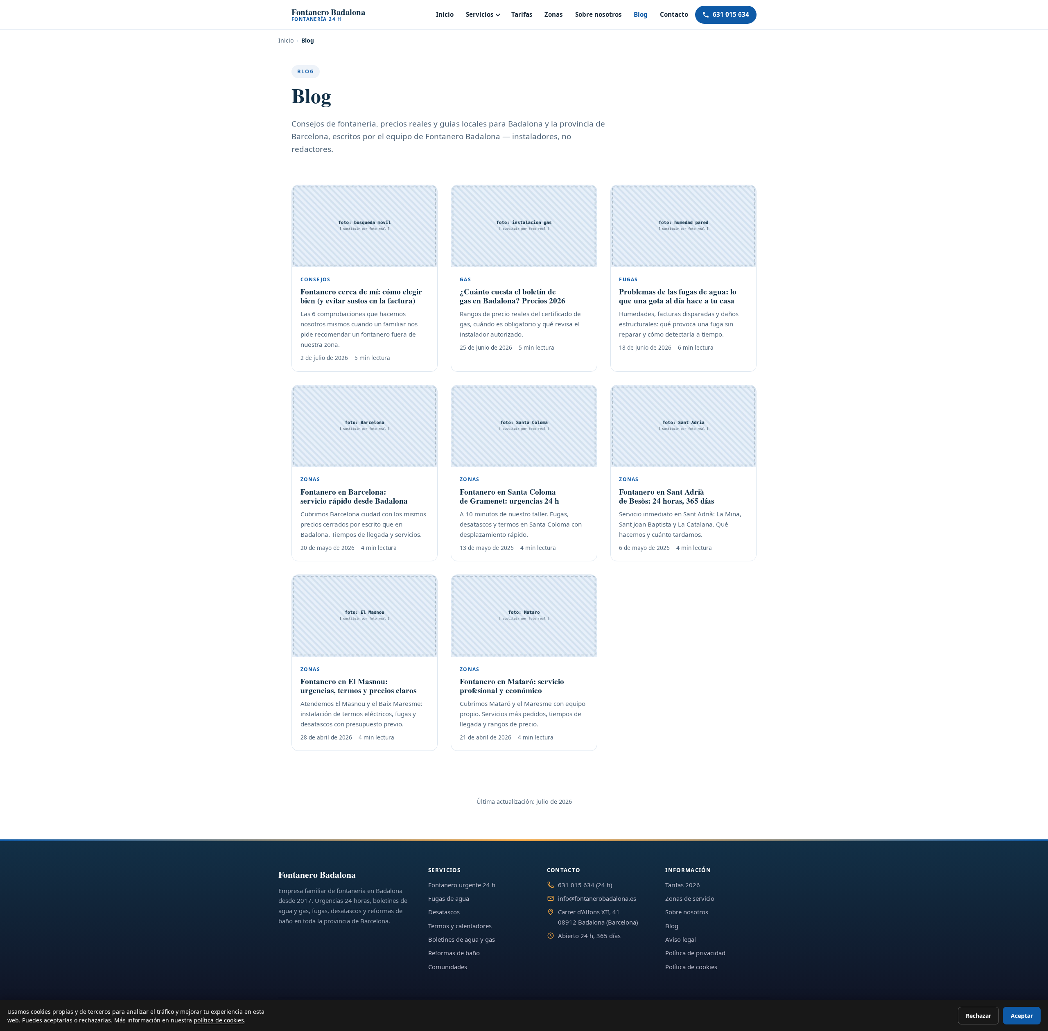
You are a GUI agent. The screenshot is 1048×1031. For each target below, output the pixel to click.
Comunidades (447, 967)
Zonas (553, 14)
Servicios (480, 14)
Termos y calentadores (460, 926)
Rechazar (978, 1016)
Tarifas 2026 (682, 885)
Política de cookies (691, 967)
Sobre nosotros (598, 14)
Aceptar (1022, 1016)
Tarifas (522, 14)
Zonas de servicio (689, 898)
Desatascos (444, 912)
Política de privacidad (695, 953)
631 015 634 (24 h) (585, 885)
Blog (641, 14)
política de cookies (219, 1020)
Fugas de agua (448, 898)
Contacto (674, 14)
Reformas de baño (454, 953)
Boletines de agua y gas (461, 939)
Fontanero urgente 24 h (461, 885)
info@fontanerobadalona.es (597, 898)
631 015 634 (731, 14)
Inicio (445, 14)
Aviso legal (680, 939)
